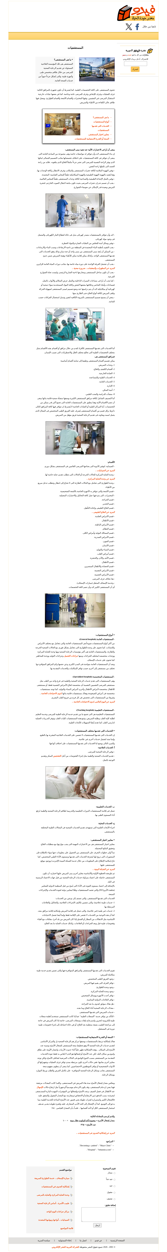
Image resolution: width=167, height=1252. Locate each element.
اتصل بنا (83, 1240)
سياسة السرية (44, 1240)
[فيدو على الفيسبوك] (138, 27)
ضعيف (109, 1199)
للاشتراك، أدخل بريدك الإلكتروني (135, 59)
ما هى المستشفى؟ (101, 117)
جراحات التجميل (71, 656)
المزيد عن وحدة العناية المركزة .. (101, 479)
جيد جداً (109, 1179)
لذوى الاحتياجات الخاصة (51, 693)
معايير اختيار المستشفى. (98, 134)
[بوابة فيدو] (136, 13)
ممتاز (110, 1173)
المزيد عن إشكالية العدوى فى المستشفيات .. (95, 1133)
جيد (110, 1186)
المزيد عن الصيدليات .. (105, 470)
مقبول (109, 1192)
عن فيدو (98, 1240)
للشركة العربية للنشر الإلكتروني (65, 1247)
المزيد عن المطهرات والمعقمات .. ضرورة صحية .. (93, 268)
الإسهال (40, 1087)
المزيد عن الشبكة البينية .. (104, 869)
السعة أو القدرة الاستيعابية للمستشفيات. (91, 139)
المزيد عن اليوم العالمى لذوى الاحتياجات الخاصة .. (93, 702)
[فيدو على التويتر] (130, 27)
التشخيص (57, 756)
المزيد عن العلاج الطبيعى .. (103, 512)
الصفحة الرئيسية (117, 1240)
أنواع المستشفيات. (101, 122)
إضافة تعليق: (110, 1205)
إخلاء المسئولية (64, 1240)
